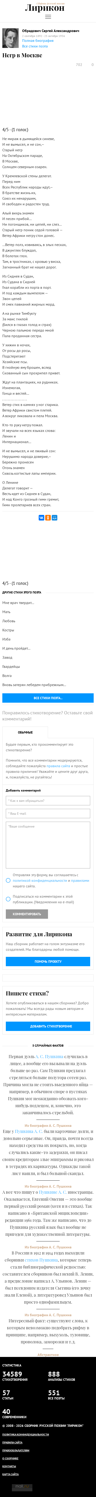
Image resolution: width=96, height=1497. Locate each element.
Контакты (9, 1466)
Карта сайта (10, 1474)
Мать (6, 611)
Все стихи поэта (35, 46)
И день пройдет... (16, 648)
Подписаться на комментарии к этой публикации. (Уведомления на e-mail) (43, 899)
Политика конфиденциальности (25, 1434)
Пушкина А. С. (29, 1131)
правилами (80, 880)
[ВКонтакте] (41, 518)
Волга (7, 675)
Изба (6, 639)
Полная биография (38, 40)
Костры (8, 630)
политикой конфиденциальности (40, 880)
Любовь (8, 620)
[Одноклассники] (48, 518)
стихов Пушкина (41, 1260)
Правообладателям (15, 1450)
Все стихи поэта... (48, 698)
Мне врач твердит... (18, 602)
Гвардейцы (11, 666)
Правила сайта (12, 1442)
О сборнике (10, 1458)
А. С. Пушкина (49, 1056)
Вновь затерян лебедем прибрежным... (34, 684)
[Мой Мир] (54, 518)
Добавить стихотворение (51, 1026)
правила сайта (58, 765)
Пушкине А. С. (53, 1192)
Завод (7, 657)
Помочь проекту (48, 961)
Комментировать (27, 914)
